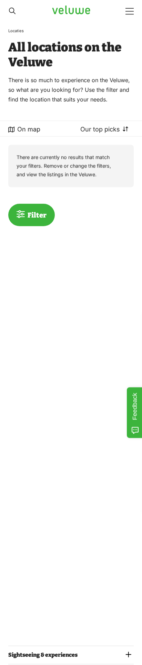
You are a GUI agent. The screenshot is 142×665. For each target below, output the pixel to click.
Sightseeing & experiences (43, 655)
